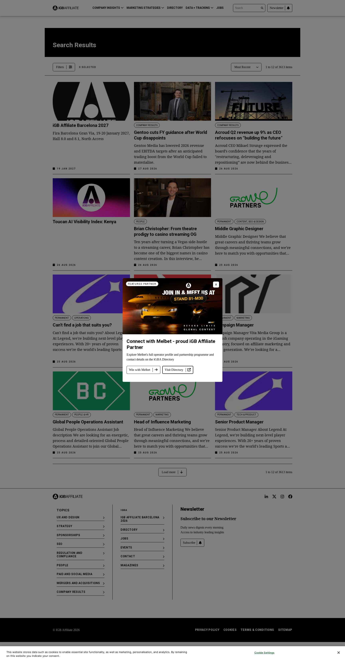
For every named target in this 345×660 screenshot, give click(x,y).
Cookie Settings (264, 652)
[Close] (338, 652)
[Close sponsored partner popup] (216, 284)
